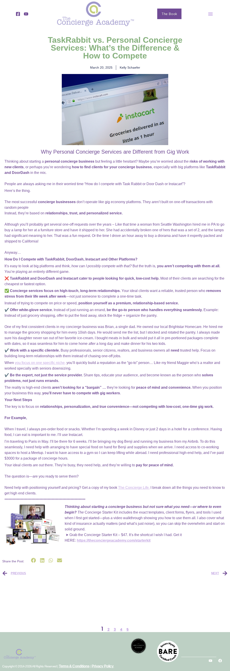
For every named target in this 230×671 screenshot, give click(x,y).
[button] (210, 14)
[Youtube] (210, 660)
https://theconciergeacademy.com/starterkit (113, 540)
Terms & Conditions (74, 666)
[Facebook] (220, 660)
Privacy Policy (103, 666)
